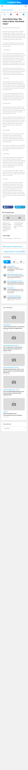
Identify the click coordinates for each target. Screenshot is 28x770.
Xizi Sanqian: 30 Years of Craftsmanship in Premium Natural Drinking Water (15, 269)
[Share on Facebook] (11, 14)
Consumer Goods (11, 266)
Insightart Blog (14, 2)
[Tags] (21, 262)
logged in (10, 238)
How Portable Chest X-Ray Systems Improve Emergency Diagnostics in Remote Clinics (12, 348)
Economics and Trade (6, 10)
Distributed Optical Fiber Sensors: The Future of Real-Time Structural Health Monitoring (13, 371)
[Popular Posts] (14, 262)
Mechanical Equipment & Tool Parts (15, 274)
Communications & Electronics (14, 296)
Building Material (7, 324)
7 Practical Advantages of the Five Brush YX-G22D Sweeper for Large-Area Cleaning (15, 291)
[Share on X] (4, 14)
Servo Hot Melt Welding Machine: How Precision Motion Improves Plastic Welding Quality (13, 393)
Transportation (10, 287)
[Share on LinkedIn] (23, 14)
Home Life (5, 411)
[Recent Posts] (6, 262)
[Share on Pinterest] (17, 14)
